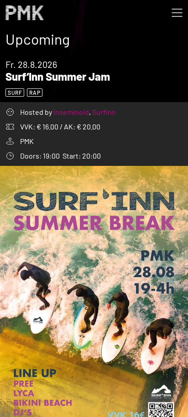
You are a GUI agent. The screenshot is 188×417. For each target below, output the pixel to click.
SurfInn (104, 112)
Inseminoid (71, 112)
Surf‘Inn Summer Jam (57, 76)
